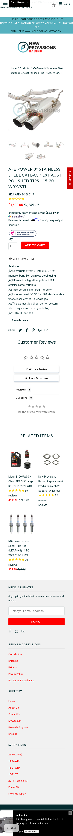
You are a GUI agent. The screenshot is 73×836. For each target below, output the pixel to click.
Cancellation (15, 654)
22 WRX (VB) (15, 754)
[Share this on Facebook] (26, 330)
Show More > (20, 320)
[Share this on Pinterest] (33, 330)
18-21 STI (13, 774)
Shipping (13, 660)
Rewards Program (18, 727)
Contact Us (14, 714)
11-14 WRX (14, 761)
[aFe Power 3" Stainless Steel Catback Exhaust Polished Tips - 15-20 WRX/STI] (36, 110)
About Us (13, 707)
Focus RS (13, 787)
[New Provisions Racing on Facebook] (10, 631)
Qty (10, 238)
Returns (12, 667)
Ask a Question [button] (38, 378)
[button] (36, 214)
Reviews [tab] (21, 389)
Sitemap (12, 733)
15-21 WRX (14, 767)
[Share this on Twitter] (20, 330)
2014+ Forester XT (18, 780)
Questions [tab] (22, 397)
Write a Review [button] (38, 369)
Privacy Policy (15, 674)
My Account (14, 720)
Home (11, 701)
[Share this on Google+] (39, 330)
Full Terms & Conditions (21, 680)
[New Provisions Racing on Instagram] (17, 631)
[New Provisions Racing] (36, 48)
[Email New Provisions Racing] (24, 631)
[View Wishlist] (54, 5)
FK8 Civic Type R (17, 793)
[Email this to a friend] (46, 330)
